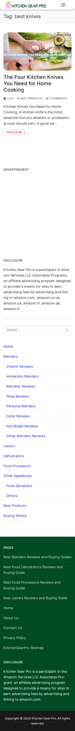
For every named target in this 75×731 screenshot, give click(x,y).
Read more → (16, 132)
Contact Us (12, 628)
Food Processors (17, 466)
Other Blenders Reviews (25, 436)
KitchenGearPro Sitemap (23, 648)
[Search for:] (37, 330)
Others (12, 496)
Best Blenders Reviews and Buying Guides (37, 557)
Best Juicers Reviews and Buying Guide (35, 598)
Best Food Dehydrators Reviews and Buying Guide (33, 570)
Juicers (9, 446)
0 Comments (57, 98)
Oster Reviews (18, 416)
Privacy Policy (14, 638)
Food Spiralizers (19, 486)
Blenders (10, 356)
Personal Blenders (21, 406)
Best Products (31, 98)
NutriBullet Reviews (22, 426)
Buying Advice (15, 516)
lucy (10, 98)
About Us (10, 618)
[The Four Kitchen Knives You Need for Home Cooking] (37, 51)
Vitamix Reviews (19, 366)
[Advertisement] (37, 213)
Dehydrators (13, 456)
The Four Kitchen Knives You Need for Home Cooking (33, 83)
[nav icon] (63, 4)
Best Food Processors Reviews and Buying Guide (32, 585)
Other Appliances (17, 476)
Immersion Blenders (22, 376)
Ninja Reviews (17, 396)
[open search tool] (51, 5)
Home (8, 346)
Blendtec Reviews (20, 386)
